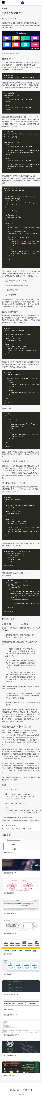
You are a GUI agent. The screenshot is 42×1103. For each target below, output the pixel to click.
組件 (7, 829)
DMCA (19, 1090)
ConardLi (14, 18)
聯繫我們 (26, 1090)
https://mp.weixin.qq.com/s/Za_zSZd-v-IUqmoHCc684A (23, 820)
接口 (18, 829)
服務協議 (13, 1090)
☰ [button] (3, 3)
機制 (24, 829)
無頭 (13, 829)
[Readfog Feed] (31, 1090)
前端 (5, 8)
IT (2, 8)
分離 (29, 829)
